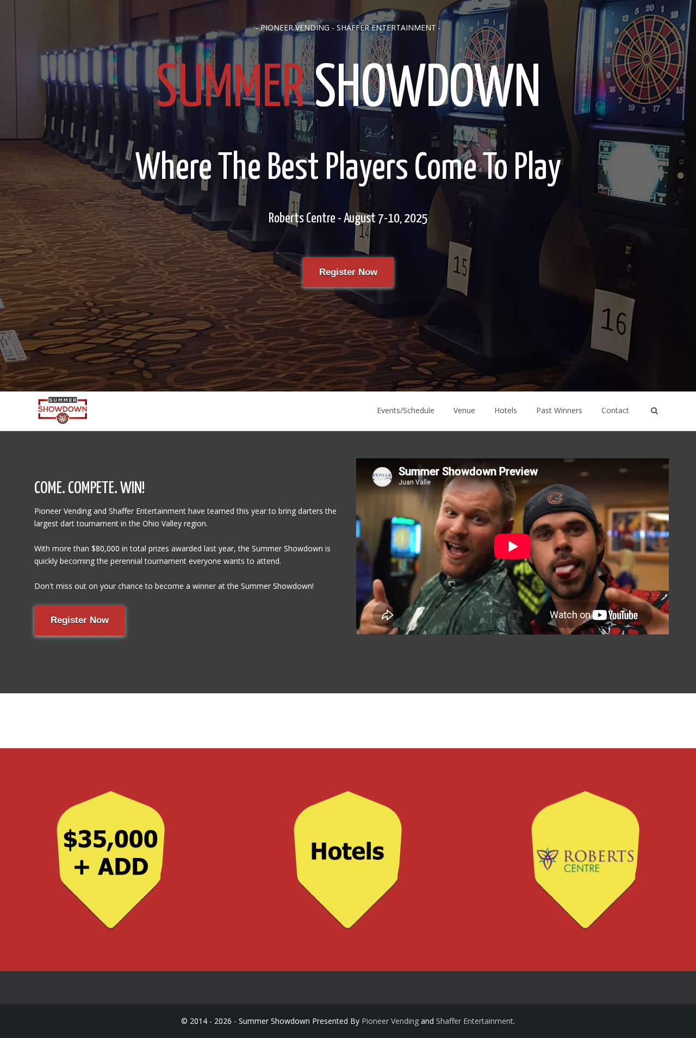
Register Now (348, 272)
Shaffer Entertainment (474, 1021)
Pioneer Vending (390, 1021)
